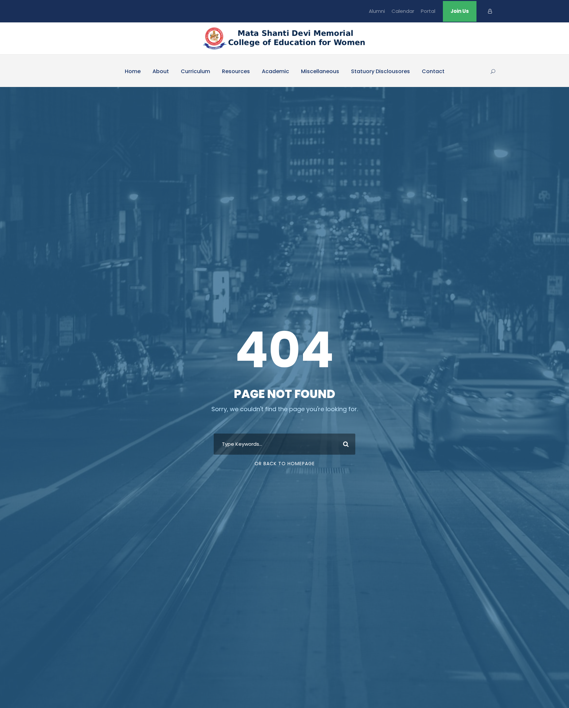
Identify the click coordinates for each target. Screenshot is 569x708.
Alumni (377, 11)
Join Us (459, 11)
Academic (275, 71)
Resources (236, 71)
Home (133, 71)
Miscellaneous (320, 71)
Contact (433, 71)
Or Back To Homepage (285, 463)
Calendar (403, 11)
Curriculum (195, 71)
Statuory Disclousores (380, 71)
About (160, 71)
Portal (428, 11)
